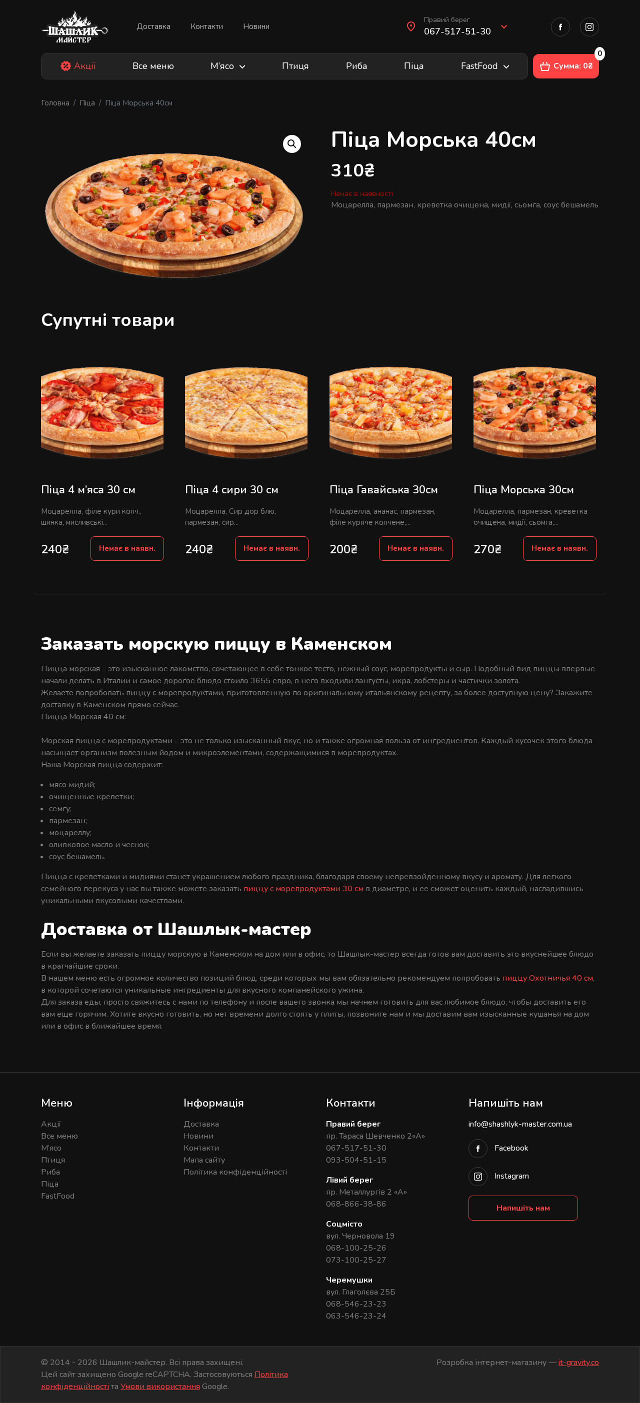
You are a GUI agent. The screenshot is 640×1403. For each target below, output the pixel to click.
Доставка (153, 26)
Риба (357, 66)
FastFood (479, 66)
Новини (256, 26)
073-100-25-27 (356, 1260)
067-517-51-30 (356, 1148)
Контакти (206, 26)
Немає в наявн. (127, 548)
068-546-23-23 (356, 1304)
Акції (85, 66)
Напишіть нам (523, 1208)
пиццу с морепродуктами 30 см (304, 888)
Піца (414, 66)
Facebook (511, 1148)
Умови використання (160, 1386)
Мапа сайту (204, 1160)
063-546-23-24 (356, 1316)
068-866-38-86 (356, 1204)
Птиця (295, 66)
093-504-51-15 (356, 1160)
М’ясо (222, 66)
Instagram (510, 1176)
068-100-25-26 (356, 1248)
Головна (55, 103)
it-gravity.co (578, 1362)
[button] (465, 26)
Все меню (153, 66)
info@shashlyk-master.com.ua (520, 1124)
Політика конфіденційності (235, 1172)
